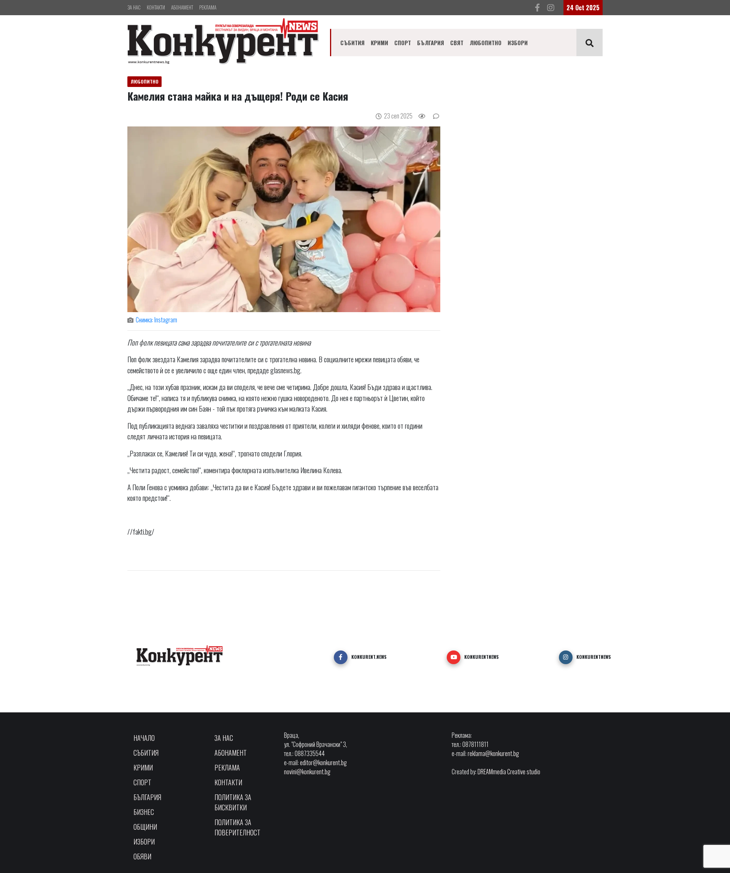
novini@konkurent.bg (307, 771)
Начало (144, 738)
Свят (456, 42)
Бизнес (143, 812)
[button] (341, 657)
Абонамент (182, 7)
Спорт (402, 42)
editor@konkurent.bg (323, 762)
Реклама (207, 7)
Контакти (156, 7)
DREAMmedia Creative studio (509, 771)
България (430, 42)
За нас (134, 7)
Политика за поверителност (237, 827)
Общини (145, 827)
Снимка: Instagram (156, 319)
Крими (379, 42)
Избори (518, 42)
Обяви (142, 856)
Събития (352, 42)
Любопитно (485, 42)
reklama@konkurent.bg (493, 753)
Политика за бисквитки (232, 802)
